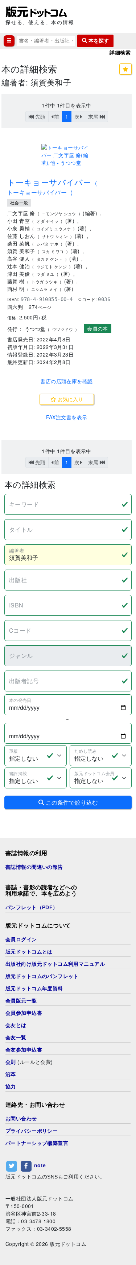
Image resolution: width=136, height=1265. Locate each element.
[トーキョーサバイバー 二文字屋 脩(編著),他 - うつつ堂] (66, 155)
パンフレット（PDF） (31, 907)
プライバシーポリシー (31, 1131)
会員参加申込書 (23, 1013)
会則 (10, 1062)
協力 (10, 1086)
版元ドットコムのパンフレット (42, 976)
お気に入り (69, 399)
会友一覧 (15, 1037)
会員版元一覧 (21, 1001)
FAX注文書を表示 (66, 417)
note (40, 1165)
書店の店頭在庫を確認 (66, 381)
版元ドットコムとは (29, 952)
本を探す (98, 41)
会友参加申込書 (23, 1050)
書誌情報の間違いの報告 (34, 867)
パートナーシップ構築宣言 (36, 1143)
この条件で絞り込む (71, 802)
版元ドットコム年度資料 (34, 988)
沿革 (10, 1074)
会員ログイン (21, 939)
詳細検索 (120, 53)
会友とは (15, 1025)
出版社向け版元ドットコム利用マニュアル (55, 964)
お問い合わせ (21, 1119)
